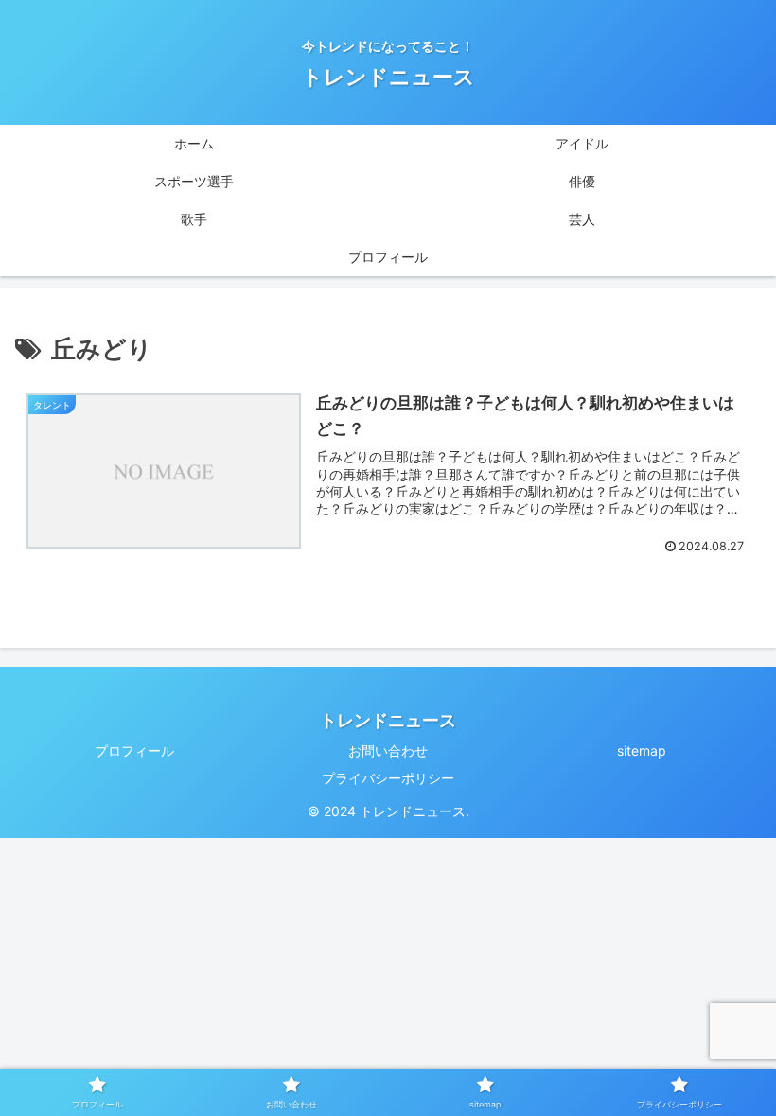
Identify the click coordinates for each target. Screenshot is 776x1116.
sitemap (641, 750)
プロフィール (134, 750)
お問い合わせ (388, 750)
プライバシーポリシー (388, 778)
